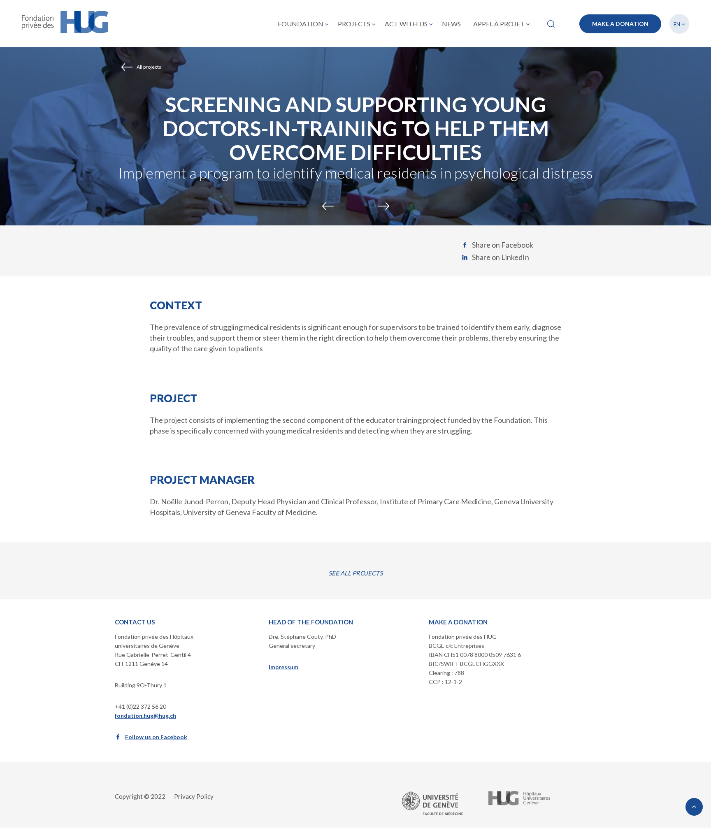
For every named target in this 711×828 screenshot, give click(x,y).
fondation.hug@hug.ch (145, 715)
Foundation (300, 24)
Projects (354, 24)
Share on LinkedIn (500, 257)
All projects (149, 67)
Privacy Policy (194, 796)
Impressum (283, 666)
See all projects (355, 573)
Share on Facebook (502, 244)
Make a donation (620, 23)
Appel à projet (499, 24)
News (451, 24)
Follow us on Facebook (156, 736)
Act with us (406, 24)
